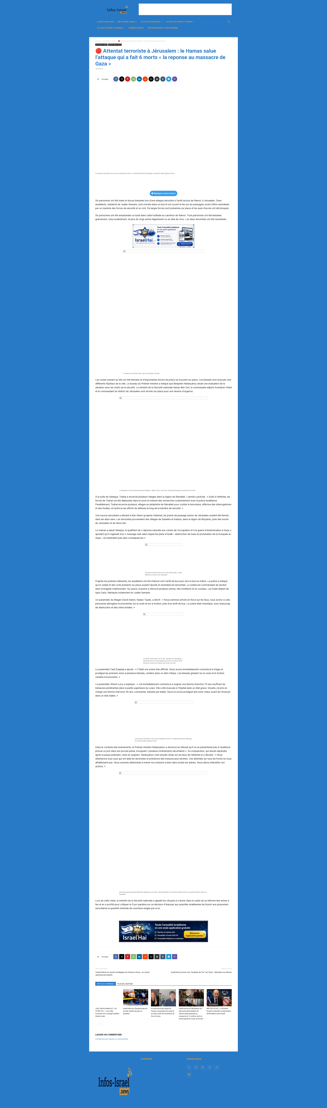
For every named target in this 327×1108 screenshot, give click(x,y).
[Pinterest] (127, 79)
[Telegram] (168, 79)
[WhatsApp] (133, 79)
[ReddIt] (145, 79)
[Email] (151, 79)
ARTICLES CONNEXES (105, 984)
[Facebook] (201, 34)
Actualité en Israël (150, 21)
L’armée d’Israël (136, 28)
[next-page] (101, 1023)
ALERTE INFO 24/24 (105, 21)
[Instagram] (206, 34)
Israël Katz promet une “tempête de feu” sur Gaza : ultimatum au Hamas (201, 972)
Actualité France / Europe (179, 21)
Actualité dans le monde (109, 28)
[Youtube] (223, 34)
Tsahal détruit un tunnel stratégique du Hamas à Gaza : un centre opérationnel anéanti (122, 973)
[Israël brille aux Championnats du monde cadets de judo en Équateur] (135, 997)
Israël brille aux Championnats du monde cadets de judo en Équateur (135, 1011)
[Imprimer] (157, 79)
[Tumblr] (214, 34)
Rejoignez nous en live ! (165, 193)
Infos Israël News (126, 21)
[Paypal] (210, 34)
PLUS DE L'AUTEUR (125, 984)
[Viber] (174, 79)
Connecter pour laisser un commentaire (111, 1039)
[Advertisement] (185, 9)
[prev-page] (96, 1023)
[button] (229, 22)
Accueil (97, 41)
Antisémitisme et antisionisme (163, 28)
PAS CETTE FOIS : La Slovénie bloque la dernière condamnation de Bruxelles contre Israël (219, 1011)
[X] (219, 34)
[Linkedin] (139, 79)
